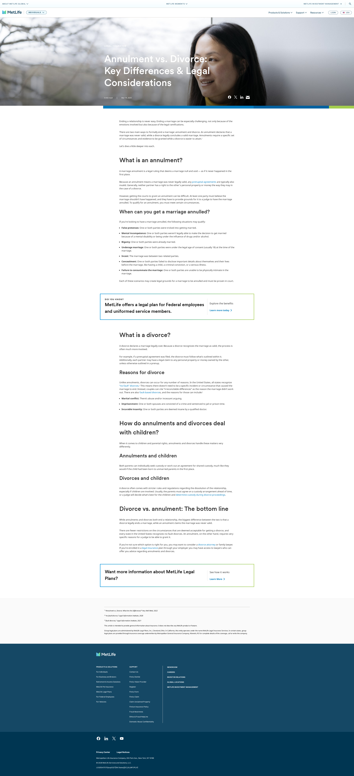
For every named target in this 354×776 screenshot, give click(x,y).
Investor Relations (176, 677)
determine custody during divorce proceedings (200, 494)
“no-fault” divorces (129, 385)
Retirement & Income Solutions (108, 682)
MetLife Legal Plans (104, 692)
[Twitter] (114, 738)
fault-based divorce (150, 392)
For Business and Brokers (106, 677)
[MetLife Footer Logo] (106, 655)
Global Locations (175, 682)
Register (132, 687)
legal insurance (150, 547)
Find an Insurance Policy (139, 707)
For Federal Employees (105, 697)
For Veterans (101, 702)
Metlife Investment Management (182, 687)
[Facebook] (98, 738)
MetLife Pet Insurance (104, 687)
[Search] (350, 4)
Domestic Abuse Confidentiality (141, 722)
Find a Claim (134, 697)
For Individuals (102, 672)
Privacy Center (103, 752)
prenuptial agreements (204, 181)
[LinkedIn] (106, 738)
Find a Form (134, 692)
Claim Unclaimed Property (139, 702)
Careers (171, 672)
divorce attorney (206, 544)
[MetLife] (12, 12)
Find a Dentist (134, 677)
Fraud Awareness (136, 712)
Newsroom (172, 667)
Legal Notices (123, 752)
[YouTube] (121, 738)
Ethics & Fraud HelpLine (138, 717)
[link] (229, 97)
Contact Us (133, 672)
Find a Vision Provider (137, 682)
